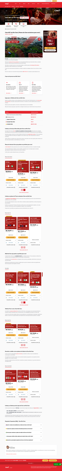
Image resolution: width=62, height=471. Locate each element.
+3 (38, 167)
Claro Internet (8, 146)
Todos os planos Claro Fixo (24, 347)
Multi (28, 3)
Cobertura (13, 6)
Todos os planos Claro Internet (23, 192)
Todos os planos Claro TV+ (24, 249)
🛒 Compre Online (45, 460)
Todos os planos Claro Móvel (23, 401)
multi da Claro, (14, 259)
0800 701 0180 (33, 124)
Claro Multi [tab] (7, 268)
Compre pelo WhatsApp (23, 292)
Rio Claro (21, 6)
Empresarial (53, 3)
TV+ (19, 3)
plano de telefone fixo (14, 311)
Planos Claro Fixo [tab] (8, 320)
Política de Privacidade (33, 466)
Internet (24, 3)
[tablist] (24, 157)
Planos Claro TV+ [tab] (8, 212)
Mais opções (30, 463)
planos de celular (19, 353)
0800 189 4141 (11, 332)
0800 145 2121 (24, 17)
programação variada (31, 134)
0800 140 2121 (11, 290)
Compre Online (11, 177)
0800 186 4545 (50, 48)
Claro (16, 3)
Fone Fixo (33, 3)
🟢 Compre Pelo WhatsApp (53, 460)
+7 (26, 376)
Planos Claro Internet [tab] (8, 156)
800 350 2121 (33, 117)
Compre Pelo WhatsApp (10, 237)
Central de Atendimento (45, 3)
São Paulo (17, 6)
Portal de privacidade (38, 466)
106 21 (32, 119)
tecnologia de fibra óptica (34, 65)
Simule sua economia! (35, 239)
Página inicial (8, 6)
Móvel (38, 3)
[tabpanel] (24, 176)
